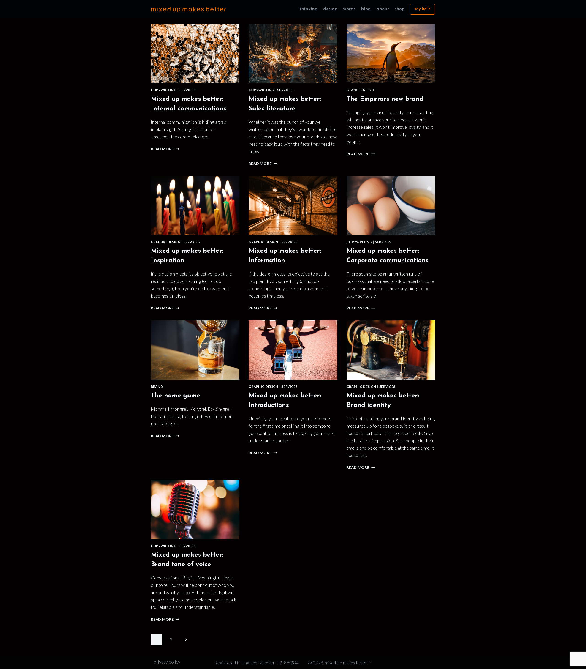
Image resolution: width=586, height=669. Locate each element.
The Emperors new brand (385, 99)
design (330, 9)
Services (187, 90)
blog (366, 9)
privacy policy (167, 661)
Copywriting (163, 90)
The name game (175, 396)
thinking (308, 9)
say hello (422, 9)
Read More (165, 149)
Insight (369, 90)
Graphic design (166, 242)
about (382, 9)
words (349, 9)
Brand (353, 90)
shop (400, 9)
